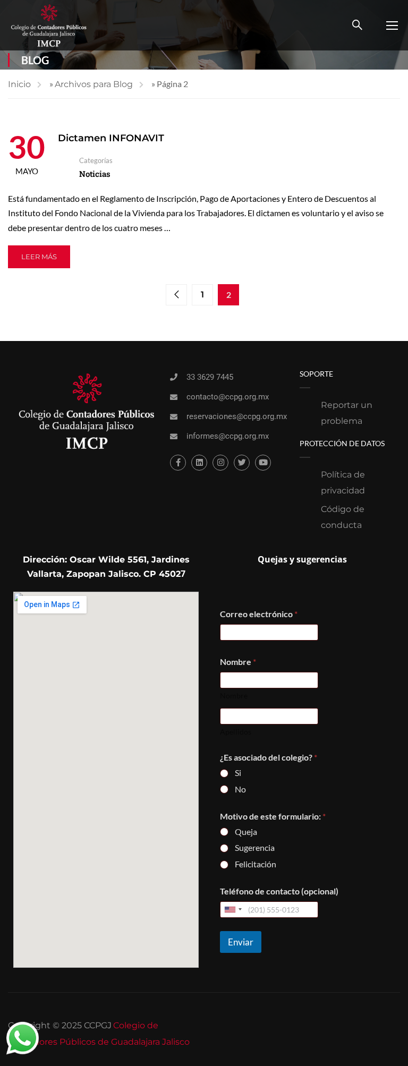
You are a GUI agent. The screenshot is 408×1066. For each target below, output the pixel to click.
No (240, 789)
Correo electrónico (259, 614)
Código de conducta (342, 517)
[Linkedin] (199, 463)
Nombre (234, 695)
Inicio (19, 84)
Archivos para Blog (94, 84)
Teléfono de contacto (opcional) (279, 891)
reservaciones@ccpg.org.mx (236, 416)
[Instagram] (220, 463)
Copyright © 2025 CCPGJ (60, 1025)
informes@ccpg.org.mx (227, 436)
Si (238, 772)
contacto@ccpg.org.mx (227, 397)
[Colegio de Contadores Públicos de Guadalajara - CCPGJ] (48, 25)
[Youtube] (263, 463)
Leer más (39, 256)
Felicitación (255, 864)
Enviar (240, 942)
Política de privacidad (343, 483)
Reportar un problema (346, 413)
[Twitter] (242, 463)
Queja (246, 831)
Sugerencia (255, 847)
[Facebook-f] (178, 463)
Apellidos (235, 731)
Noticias (94, 173)
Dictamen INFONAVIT (111, 138)
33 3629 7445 (209, 377)
